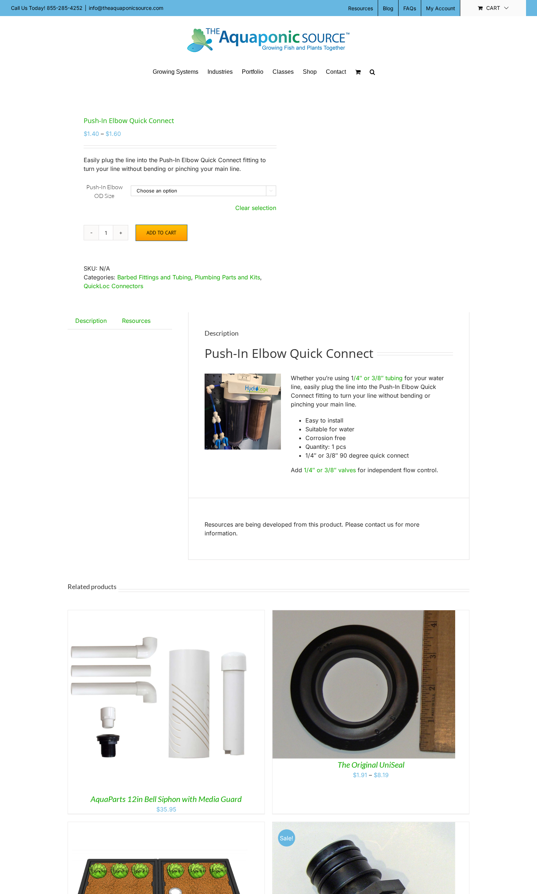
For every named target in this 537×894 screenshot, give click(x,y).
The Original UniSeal (371, 764)
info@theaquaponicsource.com (126, 8)
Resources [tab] (136, 320)
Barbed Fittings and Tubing (154, 277)
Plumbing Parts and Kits (227, 277)
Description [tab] (91, 320)
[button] (372, 72)
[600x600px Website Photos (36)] (164, 93)
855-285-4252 (65, 8)
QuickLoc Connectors (113, 286)
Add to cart (161, 232)
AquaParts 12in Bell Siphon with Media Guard (166, 799)
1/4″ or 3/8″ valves (330, 470)
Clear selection (255, 207)
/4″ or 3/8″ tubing (378, 378)
